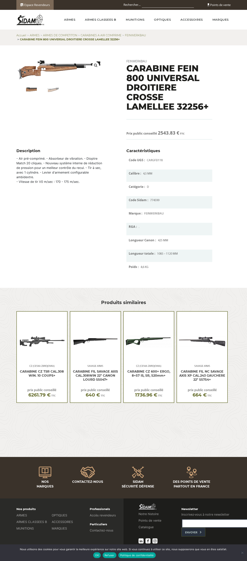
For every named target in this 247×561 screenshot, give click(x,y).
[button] (95, 65)
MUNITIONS (135, 19)
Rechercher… (132, 5)
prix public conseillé (41, 393)
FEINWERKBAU (135, 35)
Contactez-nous (101, 530)
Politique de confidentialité (137, 555)
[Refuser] (242, 553)
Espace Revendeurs (37, 5)
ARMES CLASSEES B (100, 19)
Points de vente (220, 5)
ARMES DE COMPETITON (60, 35)
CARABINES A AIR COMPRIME (101, 35)
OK (97, 555)
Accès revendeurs (103, 515)
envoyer (191, 532)
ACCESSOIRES (191, 19)
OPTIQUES (162, 19)
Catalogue (146, 527)
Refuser (109, 555)
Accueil (21, 35)
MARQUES (220, 19)
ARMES (69, 19)
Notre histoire (149, 514)
